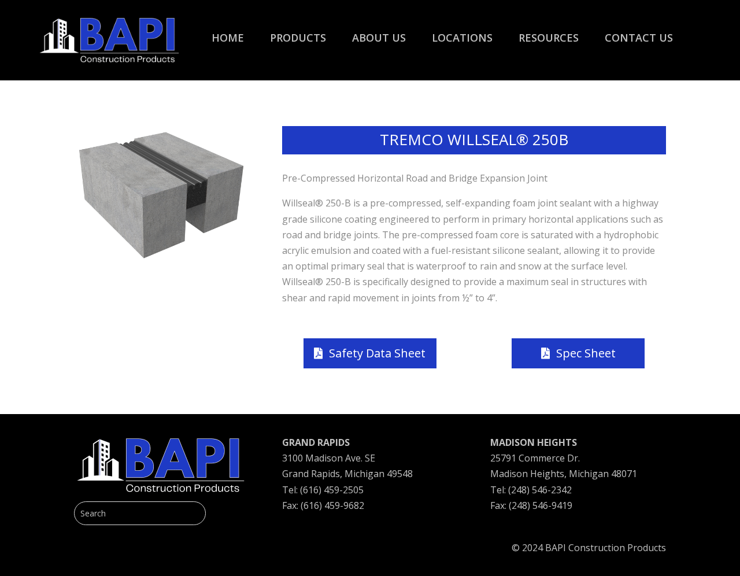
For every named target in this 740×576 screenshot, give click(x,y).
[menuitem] (228, 32)
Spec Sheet (586, 353)
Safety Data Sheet (377, 353)
